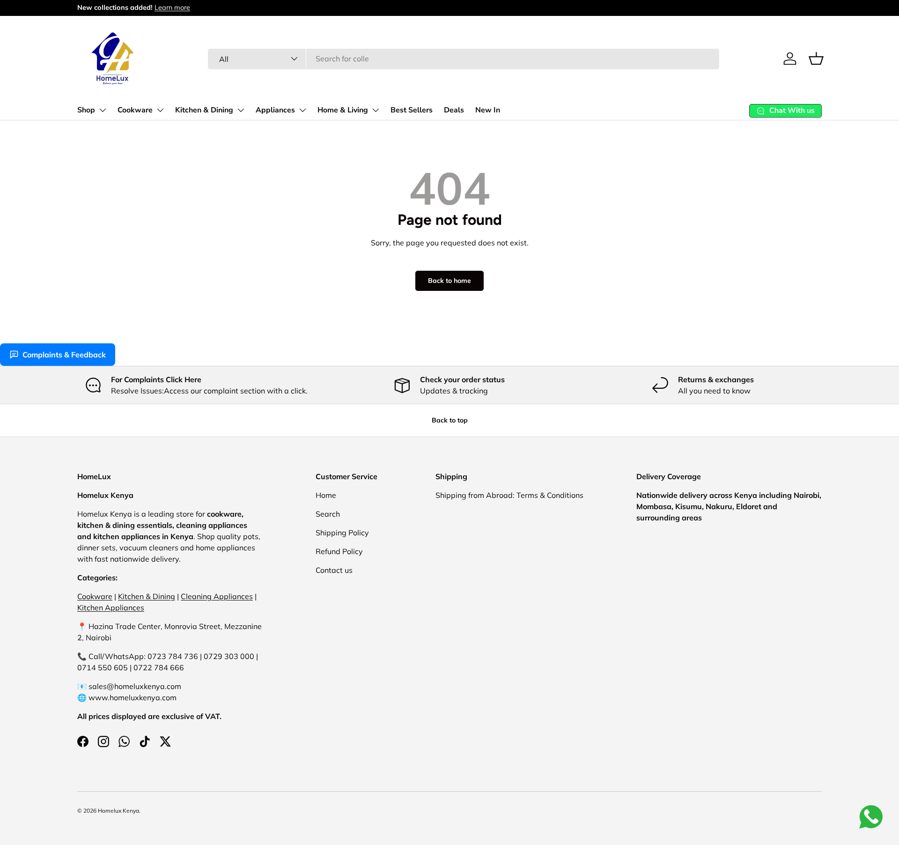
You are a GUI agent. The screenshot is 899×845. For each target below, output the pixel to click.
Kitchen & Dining (204, 110)
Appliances (275, 110)
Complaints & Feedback (64, 354)
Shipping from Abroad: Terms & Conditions (509, 495)
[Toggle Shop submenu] (102, 110)
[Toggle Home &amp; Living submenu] (375, 110)
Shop (86, 110)
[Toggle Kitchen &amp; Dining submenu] (240, 110)
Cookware (135, 110)
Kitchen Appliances (110, 607)
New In (487, 110)
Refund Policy (339, 551)
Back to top (450, 420)
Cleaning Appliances (217, 596)
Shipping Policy (342, 532)
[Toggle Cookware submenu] (160, 110)
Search (328, 514)
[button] (816, 58)
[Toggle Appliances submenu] (302, 110)
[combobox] (463, 58)
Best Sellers (412, 110)
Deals (454, 110)
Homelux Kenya (118, 810)
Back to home (449, 280)
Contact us (334, 570)
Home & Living (342, 110)
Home (326, 495)
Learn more (172, 7)
